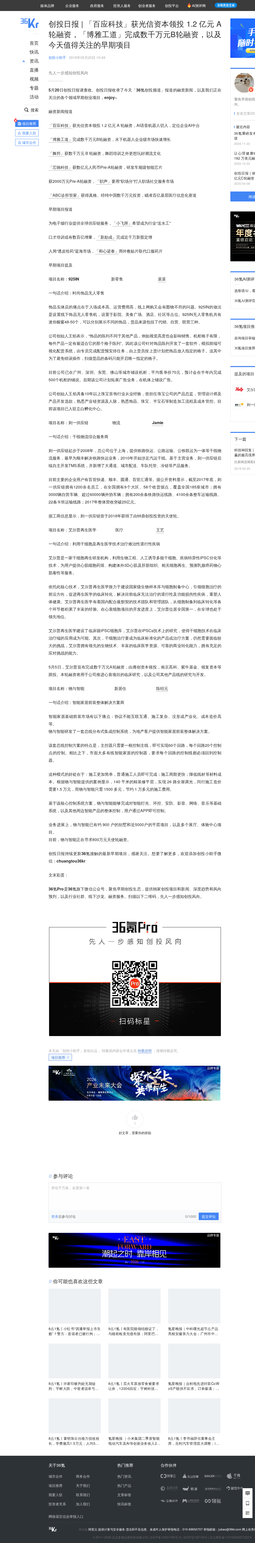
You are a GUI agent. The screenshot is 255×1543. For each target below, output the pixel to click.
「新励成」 (106, 237)
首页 (34, 42)
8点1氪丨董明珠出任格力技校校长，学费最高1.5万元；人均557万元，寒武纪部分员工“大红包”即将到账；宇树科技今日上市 (74, 1441)
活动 (34, 96)
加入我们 (83, 1503)
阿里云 (93, 1529)
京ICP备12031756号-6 (165, 1537)
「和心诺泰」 (107, 251)
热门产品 (124, 1485)
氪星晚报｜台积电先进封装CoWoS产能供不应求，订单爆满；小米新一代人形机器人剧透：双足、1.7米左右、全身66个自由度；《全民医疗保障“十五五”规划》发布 (193, 1386)
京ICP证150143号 (195, 1537)
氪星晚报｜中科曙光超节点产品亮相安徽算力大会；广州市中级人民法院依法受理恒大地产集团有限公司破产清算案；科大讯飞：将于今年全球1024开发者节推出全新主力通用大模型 (193, 1331)
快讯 (34, 51)
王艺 (160, 530)
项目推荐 (58, 1057)
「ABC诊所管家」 (65, 195)
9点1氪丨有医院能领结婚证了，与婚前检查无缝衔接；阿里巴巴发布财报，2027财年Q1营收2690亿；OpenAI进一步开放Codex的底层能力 (134, 1331)
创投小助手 (57, 57)
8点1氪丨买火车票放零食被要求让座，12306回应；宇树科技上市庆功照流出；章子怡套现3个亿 (134, 1386)
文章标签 (124, 1494)
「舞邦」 (56, 153)
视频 (34, 78)
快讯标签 (124, 1503)
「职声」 (104, 181)
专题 (34, 87)
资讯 (34, 60)
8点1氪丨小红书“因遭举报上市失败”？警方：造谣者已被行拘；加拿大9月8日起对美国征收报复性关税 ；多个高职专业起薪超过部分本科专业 (75, 1331)
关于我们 (83, 1485)
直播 (34, 69)
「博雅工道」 (60, 139)
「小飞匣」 (122, 223)
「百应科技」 (60, 125)
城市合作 (56, 1476)
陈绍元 (162, 688)
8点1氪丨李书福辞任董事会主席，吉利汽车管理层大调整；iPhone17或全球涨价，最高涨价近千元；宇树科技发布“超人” (194, 1441)
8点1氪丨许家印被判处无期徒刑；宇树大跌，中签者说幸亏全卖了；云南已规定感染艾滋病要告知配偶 (74, 1386)
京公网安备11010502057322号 (231, 1537)
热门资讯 (124, 1476)
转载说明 (145, 1050)
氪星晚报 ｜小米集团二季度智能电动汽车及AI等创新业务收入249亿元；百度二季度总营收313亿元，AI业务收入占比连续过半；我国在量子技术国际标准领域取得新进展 (134, 1441)
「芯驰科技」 (60, 167)
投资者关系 (57, 1503)
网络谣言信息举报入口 (66, 1516)
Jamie (157, 422)
